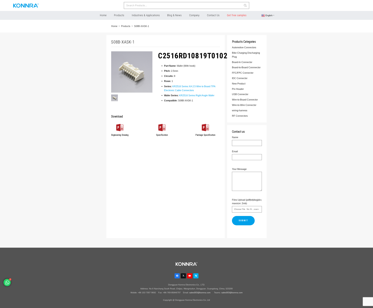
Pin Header (238, 89)
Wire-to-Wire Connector (244, 105)
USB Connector (240, 94)
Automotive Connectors (244, 47)
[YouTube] (189, 275)
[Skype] (195, 275)
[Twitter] (183, 275)
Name (235, 137)
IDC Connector (240, 78)
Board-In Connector (242, 62)
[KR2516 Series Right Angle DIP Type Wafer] (114, 97)
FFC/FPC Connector (243, 72)
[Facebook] (177, 275)
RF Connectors (240, 115)
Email (235, 151)
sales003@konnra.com (200, 292)
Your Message (239, 169)
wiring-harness (240, 110)
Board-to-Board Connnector (246, 67)
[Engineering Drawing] (120, 128)
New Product (239, 83)
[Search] (245, 5)
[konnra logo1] (26, 5)
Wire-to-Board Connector (245, 99)
